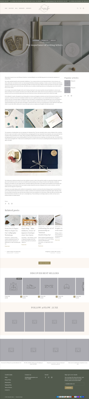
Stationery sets (45, 40)
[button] (6, 231)
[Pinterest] (71, 95)
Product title (7, 296)
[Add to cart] (21, 297)
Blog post (73, 80)
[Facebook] (65, 95)
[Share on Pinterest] (11, 204)
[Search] (77, 8)
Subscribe (69, 387)
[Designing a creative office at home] (61, 252)
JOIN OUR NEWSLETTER (43, 1)
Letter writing (36, 40)
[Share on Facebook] (5, 204)
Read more (7, 246)
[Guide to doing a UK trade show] (5, 252)
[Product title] (13, 286)
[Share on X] (8, 204)
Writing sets (53, 40)
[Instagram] (68, 95)
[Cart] (80, 8)
